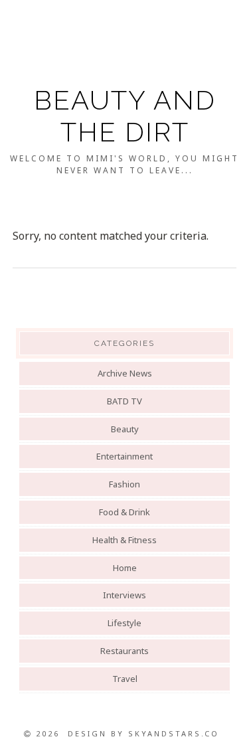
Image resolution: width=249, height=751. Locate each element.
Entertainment (124, 456)
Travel (124, 679)
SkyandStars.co (173, 733)
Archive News (125, 373)
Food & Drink (124, 512)
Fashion (124, 484)
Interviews (124, 595)
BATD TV (124, 401)
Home (125, 568)
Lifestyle (124, 623)
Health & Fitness (124, 540)
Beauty (125, 429)
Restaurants (124, 651)
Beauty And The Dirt (125, 115)
